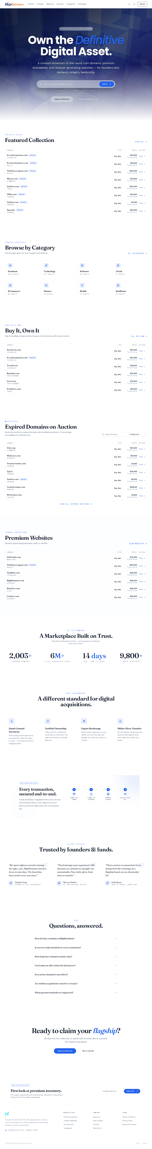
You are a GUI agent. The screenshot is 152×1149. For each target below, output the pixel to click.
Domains (40, 4)
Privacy (144, 1143)
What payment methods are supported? (54, 992)
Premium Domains (70, 1117)
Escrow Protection (129, 1124)
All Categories (136, 253)
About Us (96, 1117)
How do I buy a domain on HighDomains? (54, 938)
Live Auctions (69, 1124)
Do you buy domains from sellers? (51, 974)
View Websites (136, 543)
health (93, 91)
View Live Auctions (86, 99)
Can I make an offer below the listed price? (55, 965)
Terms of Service (128, 1117)
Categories (70, 4)
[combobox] (137, 434)
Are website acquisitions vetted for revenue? (56, 983)
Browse (31, 4)
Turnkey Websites (70, 1121)
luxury (84, 91)
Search (105, 84)
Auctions (60, 4)
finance (75, 91)
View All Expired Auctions (74, 504)
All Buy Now (137, 336)
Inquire (142, 4)
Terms (138, 1143)
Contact (96, 1124)
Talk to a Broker (88, 1051)
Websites (50, 4)
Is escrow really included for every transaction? (58, 947)
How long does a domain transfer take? (53, 956)
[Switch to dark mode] (134, 4)
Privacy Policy (127, 1121)
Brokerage (82, 4)
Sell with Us (97, 1128)
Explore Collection (62, 99)
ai (68, 91)
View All (139, 142)
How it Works (98, 1121)
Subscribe (130, 1091)
